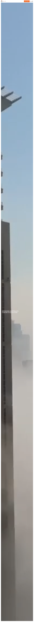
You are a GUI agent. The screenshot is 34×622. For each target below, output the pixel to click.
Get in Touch (27, 1)
